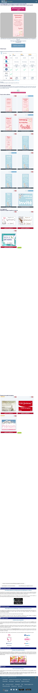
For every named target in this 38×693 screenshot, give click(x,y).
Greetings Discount (6, 690)
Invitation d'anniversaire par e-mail (15, 679)
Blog (3, 684)
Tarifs (22, 684)
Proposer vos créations (25, 681)
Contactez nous (14, 686)
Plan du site (20, 686)
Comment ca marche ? (10, 684)
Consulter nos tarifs (16, 80)
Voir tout (19, 247)
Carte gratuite (17, 684)
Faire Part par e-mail (26, 679)
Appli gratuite (17, 681)
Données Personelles (6, 686)
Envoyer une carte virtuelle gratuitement (18, 92)
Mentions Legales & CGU (28, 684)
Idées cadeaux (11, 681)
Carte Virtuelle (5, 679)
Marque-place (5, 681)
